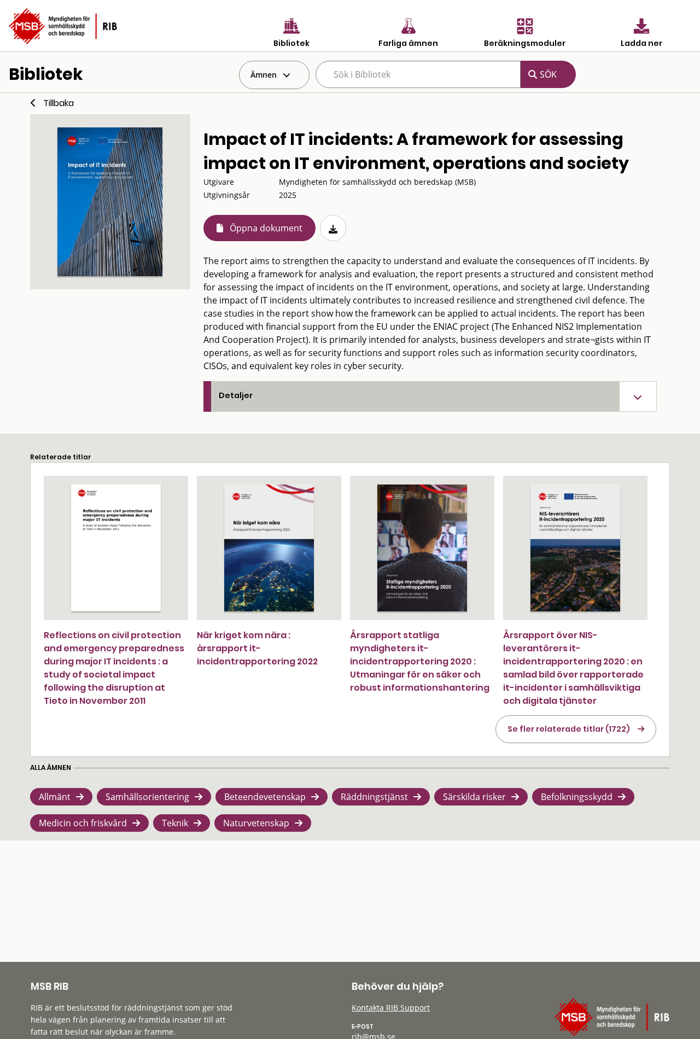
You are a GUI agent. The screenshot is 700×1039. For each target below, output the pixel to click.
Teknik (175, 823)
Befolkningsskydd (576, 797)
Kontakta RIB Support (391, 1007)
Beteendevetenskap (265, 797)
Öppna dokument (266, 228)
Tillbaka (58, 103)
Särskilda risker (474, 797)
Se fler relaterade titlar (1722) (569, 728)
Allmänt (55, 797)
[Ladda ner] (333, 228)
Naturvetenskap (256, 823)
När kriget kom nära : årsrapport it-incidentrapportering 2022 (257, 648)
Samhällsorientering (147, 797)
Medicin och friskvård (83, 823)
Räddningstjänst (374, 797)
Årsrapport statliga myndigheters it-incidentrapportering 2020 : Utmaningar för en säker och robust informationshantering (419, 661)
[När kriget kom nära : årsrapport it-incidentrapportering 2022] (269, 548)
